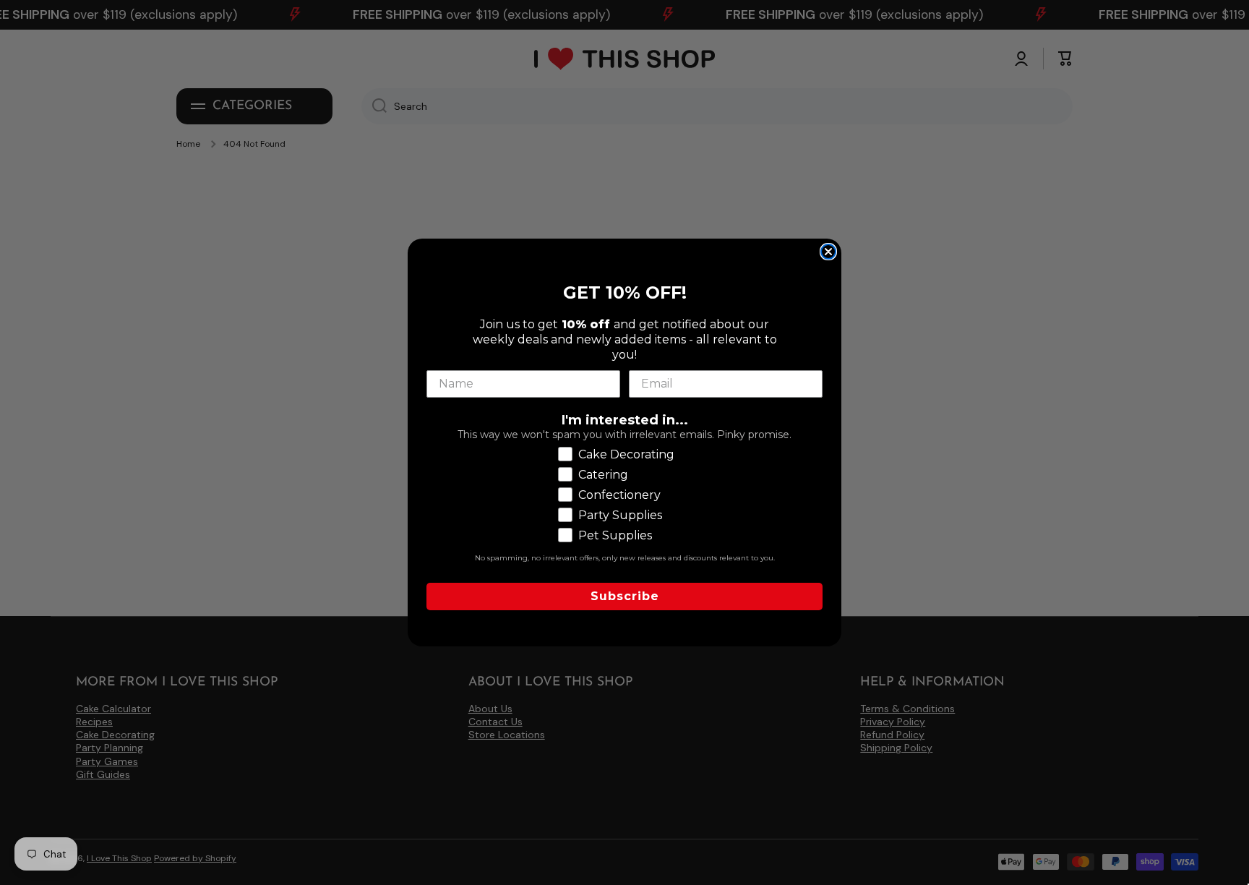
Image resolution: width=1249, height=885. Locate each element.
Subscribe (625, 596)
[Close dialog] (828, 251)
